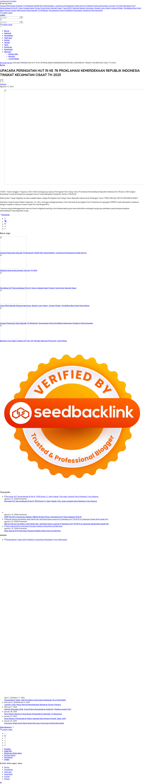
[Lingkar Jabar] (6, 13)
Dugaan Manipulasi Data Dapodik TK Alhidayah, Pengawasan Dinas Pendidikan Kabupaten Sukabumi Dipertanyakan (56, 10)
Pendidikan (8, 35)
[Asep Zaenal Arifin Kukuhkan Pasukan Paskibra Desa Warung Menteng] (33, 526)
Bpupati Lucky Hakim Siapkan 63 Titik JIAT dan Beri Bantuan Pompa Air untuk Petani (33, 341)
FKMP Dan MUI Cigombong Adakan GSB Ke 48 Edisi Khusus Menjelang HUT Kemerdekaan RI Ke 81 (43, 517)
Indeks (2, 15)
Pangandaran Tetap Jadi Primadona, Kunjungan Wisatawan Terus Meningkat (35, 700)
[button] (21, 17)
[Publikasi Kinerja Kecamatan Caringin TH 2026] (13, 268)
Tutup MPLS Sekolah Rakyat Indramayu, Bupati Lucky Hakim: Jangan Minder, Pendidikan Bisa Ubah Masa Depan (44, 306)
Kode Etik (8, 751)
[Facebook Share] (5, 219)
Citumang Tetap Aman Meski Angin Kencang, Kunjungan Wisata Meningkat (34, 723)
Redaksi (7, 749)
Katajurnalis (13, 54)
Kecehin (11, 56)
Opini (6, 45)
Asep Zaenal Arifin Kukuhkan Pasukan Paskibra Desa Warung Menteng (32, 531)
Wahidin (3, 84)
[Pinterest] (5, 738)
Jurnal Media (13, 59)
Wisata (7, 42)
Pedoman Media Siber (13, 753)
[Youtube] (5, 743)
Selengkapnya (6, 727)
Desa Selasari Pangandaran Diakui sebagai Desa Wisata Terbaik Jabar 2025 (35, 718)
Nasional (7, 33)
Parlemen (8, 47)
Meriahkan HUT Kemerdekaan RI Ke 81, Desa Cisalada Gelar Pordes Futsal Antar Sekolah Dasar (38, 288)
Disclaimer (8, 757)
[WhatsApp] (5, 745)
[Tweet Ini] (5, 222)
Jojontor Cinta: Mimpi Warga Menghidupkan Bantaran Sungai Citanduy (32, 705)
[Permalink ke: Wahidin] (1, 82)
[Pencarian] (1, 20)
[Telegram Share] (5, 226)
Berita (6, 31)
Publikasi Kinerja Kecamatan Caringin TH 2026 (104, 6)
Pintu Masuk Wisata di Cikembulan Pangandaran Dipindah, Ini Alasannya (33, 714)
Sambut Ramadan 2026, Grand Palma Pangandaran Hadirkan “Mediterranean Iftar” (38, 709)
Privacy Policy (9, 755)
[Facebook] (5, 733)
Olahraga (8, 38)
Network (7, 52)
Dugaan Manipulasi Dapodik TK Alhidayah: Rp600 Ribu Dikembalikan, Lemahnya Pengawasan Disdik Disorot (43, 6)
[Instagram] (5, 740)
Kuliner (7, 40)
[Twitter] (5, 736)
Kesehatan (8, 49)
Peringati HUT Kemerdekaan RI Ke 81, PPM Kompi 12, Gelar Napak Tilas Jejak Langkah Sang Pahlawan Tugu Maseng (50, 501)
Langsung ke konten (8, 1)
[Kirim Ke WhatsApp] (5, 229)
